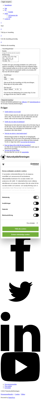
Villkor (23, 394)
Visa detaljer (31, 223)
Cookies (17, 394)
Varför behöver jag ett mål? (13, 112)
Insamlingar (8, 5)
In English (8, 388)
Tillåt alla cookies (20, 229)
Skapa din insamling (7, 100)
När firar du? (8, 87)
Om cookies (8, 386)
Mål (5, 77)
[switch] (36, 203)
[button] (6, 10)
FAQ (9, 17)
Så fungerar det (13, 15)
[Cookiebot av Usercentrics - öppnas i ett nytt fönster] (30, 164)
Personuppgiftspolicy (7, 394)
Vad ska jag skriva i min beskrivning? (16, 133)
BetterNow (11, 397)
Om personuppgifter (11, 384)
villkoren (24, 102)
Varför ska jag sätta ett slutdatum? (15, 122)
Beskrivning (6, 55)
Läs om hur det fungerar (27, 142)
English (10, 12)
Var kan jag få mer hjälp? (12, 150)
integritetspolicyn (35, 102)
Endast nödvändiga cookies (20, 234)
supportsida (25, 152)
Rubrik (4, 51)
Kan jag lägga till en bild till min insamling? (18, 145)
